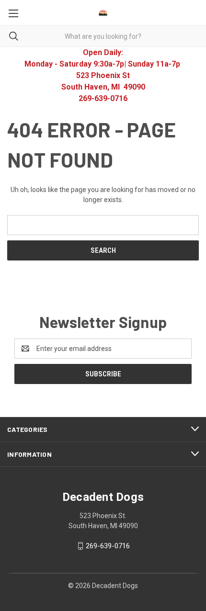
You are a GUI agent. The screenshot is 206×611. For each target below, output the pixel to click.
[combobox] (103, 36)
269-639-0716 (108, 546)
